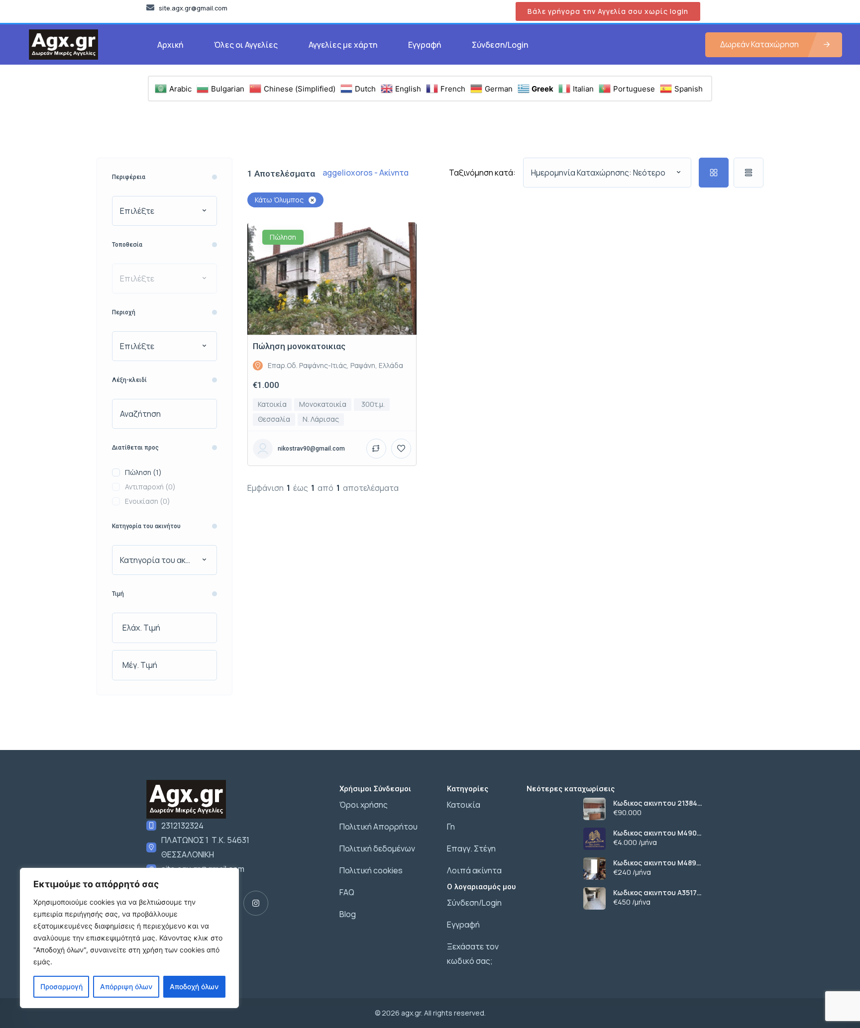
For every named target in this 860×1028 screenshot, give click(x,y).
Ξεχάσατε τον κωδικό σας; (473, 953)
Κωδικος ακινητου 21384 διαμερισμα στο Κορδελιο (658, 803)
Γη (451, 826)
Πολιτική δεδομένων (377, 848)
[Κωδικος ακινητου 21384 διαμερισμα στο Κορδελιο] (594, 809)
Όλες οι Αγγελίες (246, 44)
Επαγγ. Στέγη (471, 848)
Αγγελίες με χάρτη (343, 44)
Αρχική (170, 44)
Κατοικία (463, 804)
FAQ (346, 892)
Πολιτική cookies (371, 870)
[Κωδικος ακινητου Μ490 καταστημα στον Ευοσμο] (594, 839)
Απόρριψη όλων (126, 986)
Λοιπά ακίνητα (474, 870)
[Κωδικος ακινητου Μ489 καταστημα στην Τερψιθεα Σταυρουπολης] (594, 868)
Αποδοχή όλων (194, 986)
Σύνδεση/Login (500, 44)
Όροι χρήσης (363, 804)
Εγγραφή (424, 44)
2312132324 (182, 825)
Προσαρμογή (61, 986)
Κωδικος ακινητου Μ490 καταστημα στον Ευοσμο (657, 833)
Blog (347, 914)
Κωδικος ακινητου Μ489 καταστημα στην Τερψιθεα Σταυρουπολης (661, 862)
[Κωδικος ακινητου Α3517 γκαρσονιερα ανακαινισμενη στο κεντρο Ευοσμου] (594, 898)
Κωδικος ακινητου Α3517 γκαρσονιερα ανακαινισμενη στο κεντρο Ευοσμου (663, 892)
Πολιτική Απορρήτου (378, 826)
